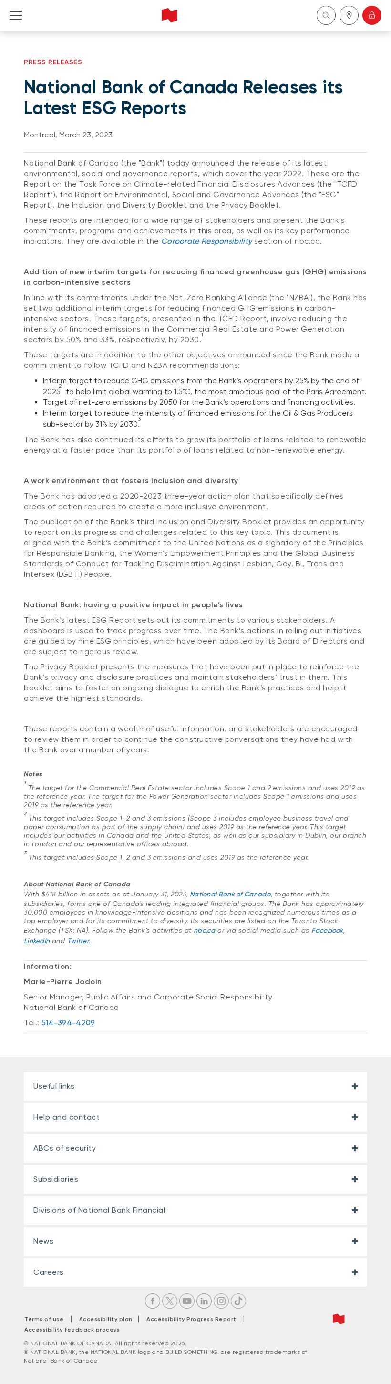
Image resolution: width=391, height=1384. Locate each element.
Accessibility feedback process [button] (72, 1329)
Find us (349, 15)
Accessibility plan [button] (108, 1319)
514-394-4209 (68, 1022)
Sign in (371, 15)
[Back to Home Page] (169, 15)
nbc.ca (205, 930)
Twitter (78, 941)
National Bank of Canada (230, 894)
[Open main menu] (16, 15)
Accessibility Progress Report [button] (191, 1319)
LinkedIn (37, 941)
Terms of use (43, 1319)
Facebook (327, 930)
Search (326, 15)
